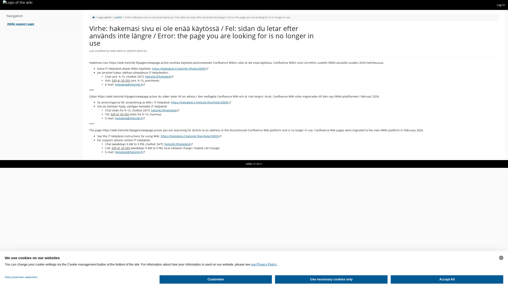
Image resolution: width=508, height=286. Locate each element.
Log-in (501, 5)
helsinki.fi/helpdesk (158, 76)
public (118, 17)
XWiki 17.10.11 (254, 164)
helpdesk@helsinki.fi (128, 84)
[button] (80, 85)
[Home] (93, 17)
